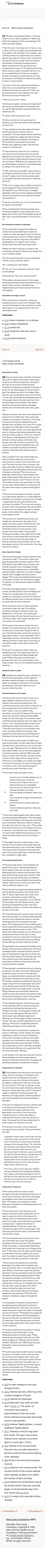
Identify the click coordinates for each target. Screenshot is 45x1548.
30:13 (6, 1467)
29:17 (6, 1431)
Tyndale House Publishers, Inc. (20, 1537)
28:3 (6, 1384)
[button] (25, 7)
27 (18, 1406)
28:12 (6, 1391)
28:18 (6, 1399)
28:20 (6, 1424)
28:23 (13, 1406)
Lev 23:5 (24, 1492)
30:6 (6, 1460)
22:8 (6, 323)
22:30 (6, 338)
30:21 (6, 1496)
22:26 (6, 334)
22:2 (6, 320)
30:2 (6, 1445)
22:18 (6, 327)
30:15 (6, 1481)
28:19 (6, 1402)
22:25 (6, 331)
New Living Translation (18, 1519)
